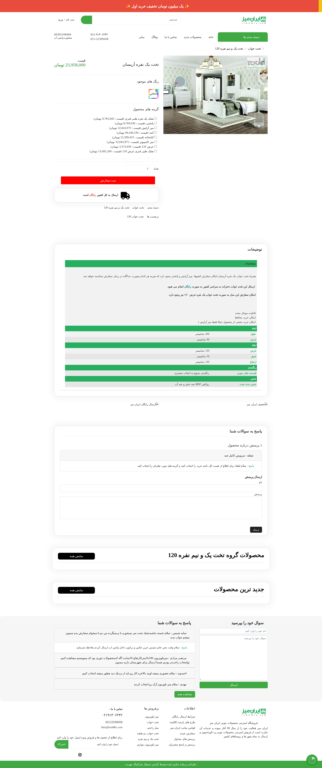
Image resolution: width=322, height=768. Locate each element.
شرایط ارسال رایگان (183, 716)
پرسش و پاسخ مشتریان (182, 744)
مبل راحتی (153, 727)
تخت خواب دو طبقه (148, 733)
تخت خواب (254, 48)
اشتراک (61, 744)
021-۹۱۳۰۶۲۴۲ (99, 34)
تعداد (156, 168)
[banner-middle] (257, 403)
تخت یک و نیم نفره (148, 739)
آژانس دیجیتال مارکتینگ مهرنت (142, 764)
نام (260, 482)
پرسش (258, 494)
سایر (141, 37)
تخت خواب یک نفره (238, 276)
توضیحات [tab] (255, 249)
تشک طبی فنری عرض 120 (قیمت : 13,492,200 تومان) (122, 151)
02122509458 (113, 722)
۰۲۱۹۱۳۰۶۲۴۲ (112, 715)
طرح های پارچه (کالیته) (182, 722)
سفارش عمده (187, 733)
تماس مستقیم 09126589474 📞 (161, 6)
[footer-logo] (254, 711)
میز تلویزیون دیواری (148, 744)
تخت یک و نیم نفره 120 (229, 48)
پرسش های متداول (184, 739)
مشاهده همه (184, 694)
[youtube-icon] (97, 754)
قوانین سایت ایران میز (182, 727)
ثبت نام (70, 19)
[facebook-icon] (80, 754)
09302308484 (62, 34)
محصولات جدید (192, 37)
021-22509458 (99, 38)
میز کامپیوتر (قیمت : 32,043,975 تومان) (130, 141)
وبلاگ (154, 37)
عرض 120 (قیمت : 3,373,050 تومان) (132, 146)
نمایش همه (76, 556)
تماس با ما (171, 37)
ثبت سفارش (108, 180)
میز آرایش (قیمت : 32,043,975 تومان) (131, 128)
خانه (211, 37)
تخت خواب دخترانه (232, 286)
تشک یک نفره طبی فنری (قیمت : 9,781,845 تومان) (124, 118)
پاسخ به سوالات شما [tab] (246, 431)
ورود (60, 19)
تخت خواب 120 (135, 216)
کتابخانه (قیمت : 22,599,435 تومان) (133, 137)
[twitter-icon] (114, 754)
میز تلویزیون (152, 716)
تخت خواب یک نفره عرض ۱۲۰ (201, 294)
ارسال (256, 529)
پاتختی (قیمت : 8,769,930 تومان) (134, 123)
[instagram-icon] (62, 754)
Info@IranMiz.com (111, 727)
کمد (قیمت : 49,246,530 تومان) (135, 132)
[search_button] (86, 20)
